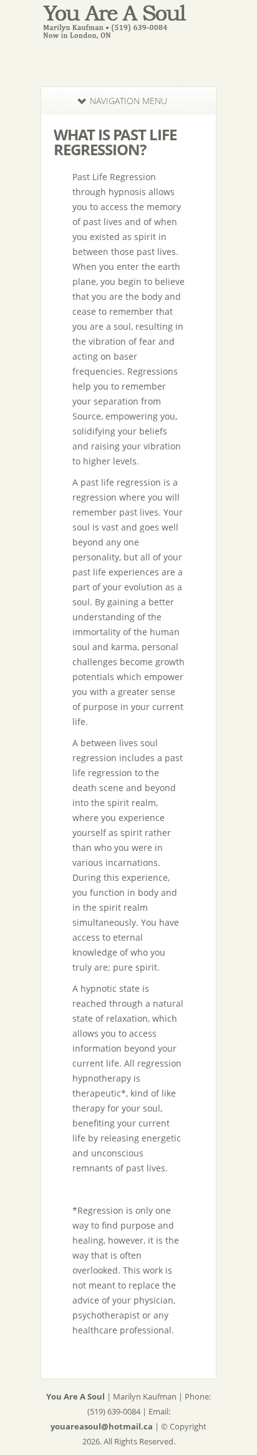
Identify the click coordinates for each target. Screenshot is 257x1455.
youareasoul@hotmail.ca (102, 1426)
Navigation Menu (128, 101)
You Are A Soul (75, 1396)
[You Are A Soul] (128, 33)
